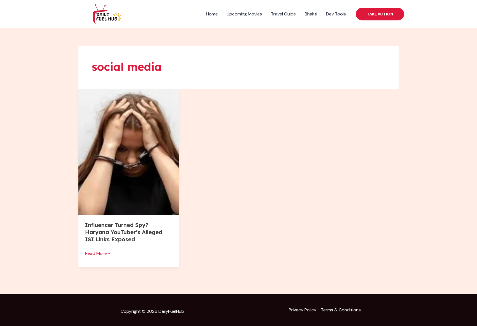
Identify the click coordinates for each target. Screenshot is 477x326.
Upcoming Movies (244, 14)
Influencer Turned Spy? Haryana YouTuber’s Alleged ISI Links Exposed (123, 232)
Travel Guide (283, 14)
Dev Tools (336, 14)
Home (212, 14)
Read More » (97, 253)
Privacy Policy (302, 310)
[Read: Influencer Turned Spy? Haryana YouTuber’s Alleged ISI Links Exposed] (128, 152)
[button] (380, 14)
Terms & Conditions (341, 310)
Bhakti (311, 14)
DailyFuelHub (171, 311)
